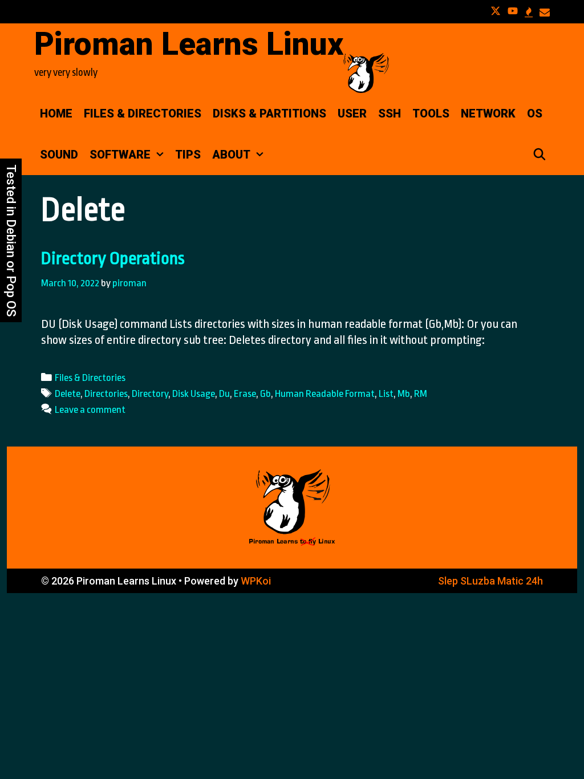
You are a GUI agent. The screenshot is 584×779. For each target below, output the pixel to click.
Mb (404, 393)
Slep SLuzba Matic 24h (490, 581)
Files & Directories (142, 113)
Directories (106, 393)
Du (224, 393)
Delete (67, 393)
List (386, 393)
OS (534, 113)
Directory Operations (113, 258)
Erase (245, 393)
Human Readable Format (325, 393)
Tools (430, 113)
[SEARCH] (539, 154)
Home (56, 113)
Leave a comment (90, 409)
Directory (150, 393)
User (352, 113)
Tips (188, 154)
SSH (389, 113)
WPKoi (256, 581)
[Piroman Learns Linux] (366, 72)
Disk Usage (193, 393)
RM (420, 393)
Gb (265, 393)
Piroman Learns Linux (188, 44)
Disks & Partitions (269, 113)
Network (488, 113)
